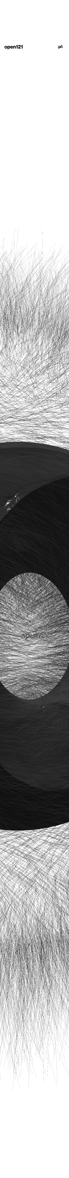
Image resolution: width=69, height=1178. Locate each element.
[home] (30, 47)
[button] (60, 47)
